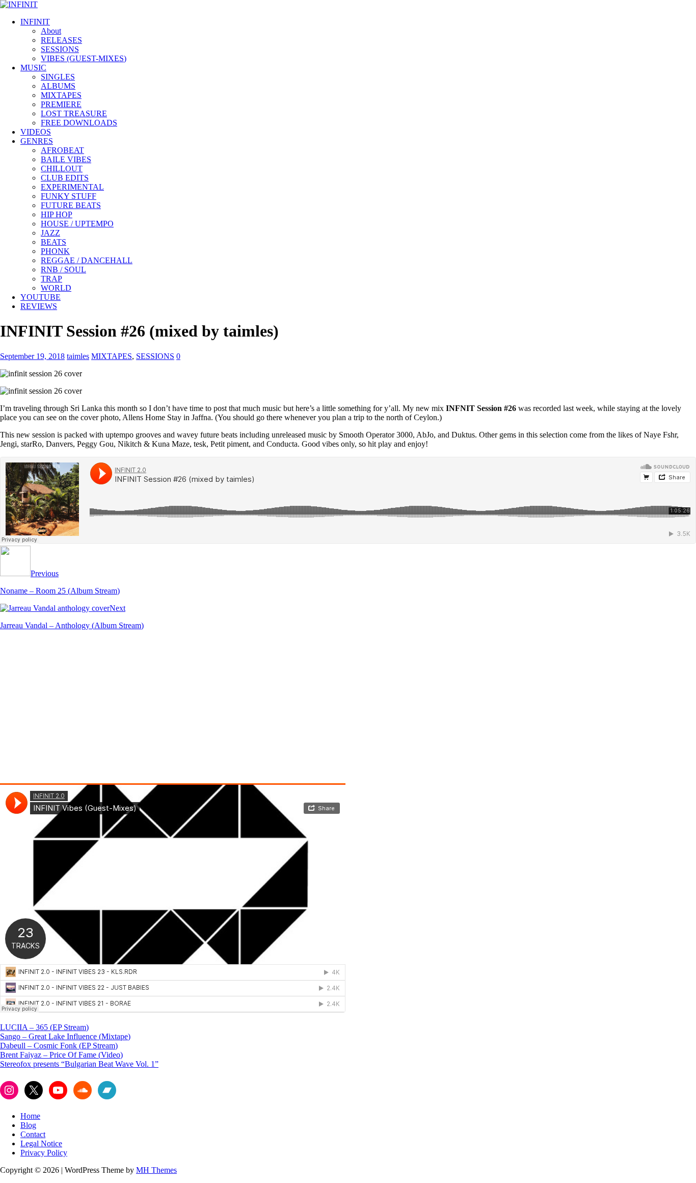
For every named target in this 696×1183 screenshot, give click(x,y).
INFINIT (35, 21)
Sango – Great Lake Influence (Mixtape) (65, 1036)
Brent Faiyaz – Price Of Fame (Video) (61, 1054)
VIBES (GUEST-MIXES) (83, 58)
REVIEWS (38, 306)
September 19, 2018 (32, 356)
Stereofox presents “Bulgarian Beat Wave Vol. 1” (79, 1064)
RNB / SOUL (63, 269)
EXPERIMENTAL (72, 187)
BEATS (53, 242)
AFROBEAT (62, 150)
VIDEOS (35, 131)
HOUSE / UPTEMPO (77, 223)
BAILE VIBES (66, 159)
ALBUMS (58, 86)
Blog (28, 1125)
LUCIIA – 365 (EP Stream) (44, 1027)
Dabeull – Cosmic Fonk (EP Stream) (59, 1045)
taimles (78, 356)
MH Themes (156, 1170)
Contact (32, 1134)
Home (30, 1116)
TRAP (51, 278)
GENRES (36, 141)
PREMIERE (61, 104)
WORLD (56, 288)
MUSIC (33, 67)
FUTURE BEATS (71, 205)
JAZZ (50, 232)
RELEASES (61, 40)
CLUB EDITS (65, 177)
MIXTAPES (61, 95)
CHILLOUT (62, 168)
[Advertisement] (85, 709)
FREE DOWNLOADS (79, 122)
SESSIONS (60, 49)
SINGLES (58, 76)
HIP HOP (56, 214)
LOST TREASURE (74, 113)
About (51, 31)
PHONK (55, 251)
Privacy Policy (43, 1152)
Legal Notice (41, 1143)
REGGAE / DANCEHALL (86, 260)
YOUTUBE (40, 297)
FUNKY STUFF (68, 196)
